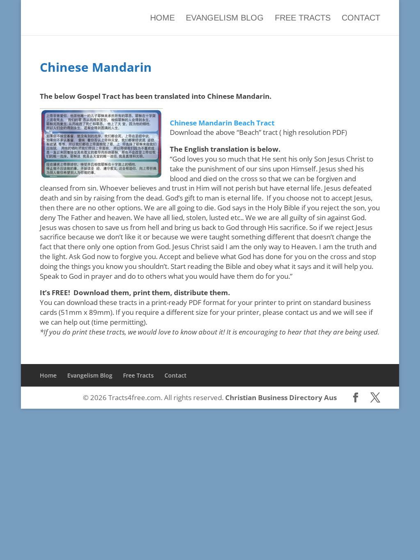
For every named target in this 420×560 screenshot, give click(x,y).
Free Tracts (303, 18)
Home (162, 18)
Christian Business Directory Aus (281, 397)
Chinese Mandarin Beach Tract (222, 122)
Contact (361, 18)
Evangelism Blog (225, 18)
